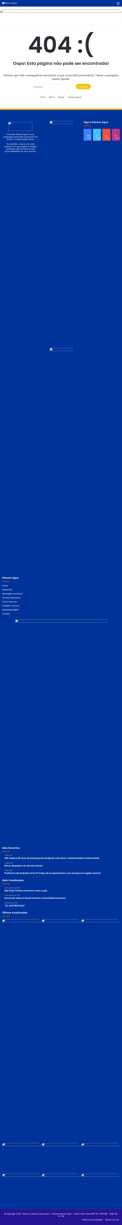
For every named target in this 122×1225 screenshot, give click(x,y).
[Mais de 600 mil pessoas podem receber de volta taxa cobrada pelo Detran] (100, 1157)
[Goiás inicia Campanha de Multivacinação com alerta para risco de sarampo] (61, 1188)
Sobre (51, 97)
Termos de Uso (112, 1219)
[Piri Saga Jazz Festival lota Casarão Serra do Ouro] (100, 934)
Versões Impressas (11, 597)
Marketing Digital (10, 609)
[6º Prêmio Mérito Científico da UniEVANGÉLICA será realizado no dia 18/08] (61, 1157)
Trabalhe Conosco (11, 605)
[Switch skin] (107, 4)
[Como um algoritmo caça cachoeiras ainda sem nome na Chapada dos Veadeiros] (21, 934)
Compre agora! (75, 97)
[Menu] (118, 4)
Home (5, 585)
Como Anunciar (9, 601)
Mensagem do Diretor (12, 593)
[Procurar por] (113, 4)
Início (42, 97)
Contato (6, 613)
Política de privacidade (92, 1219)
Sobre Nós (7, 589)
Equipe (61, 97)
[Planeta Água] (9, 3)
